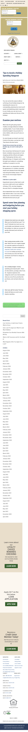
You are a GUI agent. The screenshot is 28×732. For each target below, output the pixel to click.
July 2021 (5, 503)
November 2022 (7, 464)
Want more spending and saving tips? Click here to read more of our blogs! (13, 305)
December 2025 (7, 371)
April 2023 (5, 450)
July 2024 (5, 416)
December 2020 (7, 514)
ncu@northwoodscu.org (8, 677)
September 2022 (7, 469)
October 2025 (6, 377)
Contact (3, 3)
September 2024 (7, 411)
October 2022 (6, 466)
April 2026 (5, 361)
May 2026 (5, 358)
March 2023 (6, 453)
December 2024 (7, 403)
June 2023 (6, 445)
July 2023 (5, 443)
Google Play (17, 677)
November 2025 (7, 374)
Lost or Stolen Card (20, 1)
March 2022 (6, 485)
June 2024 (6, 419)
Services (18, 56)
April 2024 (5, 424)
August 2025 (6, 382)
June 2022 (6, 477)
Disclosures (5, 659)
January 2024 (6, 432)
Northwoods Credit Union (10, 80)
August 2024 (6, 414)
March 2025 (6, 395)
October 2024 (6, 408)
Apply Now (11, 604)
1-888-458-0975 (8, 675)
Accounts (6, 53)
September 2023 (7, 440)
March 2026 (6, 363)
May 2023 (5, 448)
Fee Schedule (6, 663)
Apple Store (17, 675)
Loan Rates (17, 659)
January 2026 (6, 369)
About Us (6, 60)
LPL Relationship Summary (9, 671)
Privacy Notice (6, 661)
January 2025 (6, 400)
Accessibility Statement (8, 665)
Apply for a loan (18, 667)
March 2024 (6, 427)
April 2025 (5, 392)
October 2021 (6, 495)
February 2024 (7, 429)
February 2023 (7, 456)
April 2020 (5, 516)
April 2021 (5, 511)
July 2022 (5, 474)
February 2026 (7, 366)
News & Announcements (9, 82)
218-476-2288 (8, 692)
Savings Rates (18, 661)
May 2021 (5, 509)
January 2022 (6, 490)
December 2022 (7, 461)
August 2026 (6, 350)
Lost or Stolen (18, 663)
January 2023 (6, 458)
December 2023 (7, 435)
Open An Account (18, 665)
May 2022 (5, 480)
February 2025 (7, 398)
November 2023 (7, 437)
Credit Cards (7, 56)
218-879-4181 (11, 682)
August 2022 (6, 472)
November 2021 (7, 493)
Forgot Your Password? (7, 15)
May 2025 (5, 390)
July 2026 (5, 353)
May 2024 (5, 421)
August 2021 (6, 501)
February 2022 (7, 487)
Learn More (11, 566)
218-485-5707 (8, 697)
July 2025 (5, 385)
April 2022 (5, 482)
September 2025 (7, 379)
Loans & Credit (18, 53)
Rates (2, 1)
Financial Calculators (7, 667)
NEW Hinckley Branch (9, 50)
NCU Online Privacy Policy (8, 669)
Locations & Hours (9, 1)
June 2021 (6, 506)
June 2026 (6, 355)
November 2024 (7, 406)
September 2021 (7, 498)
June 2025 (6, 387)
